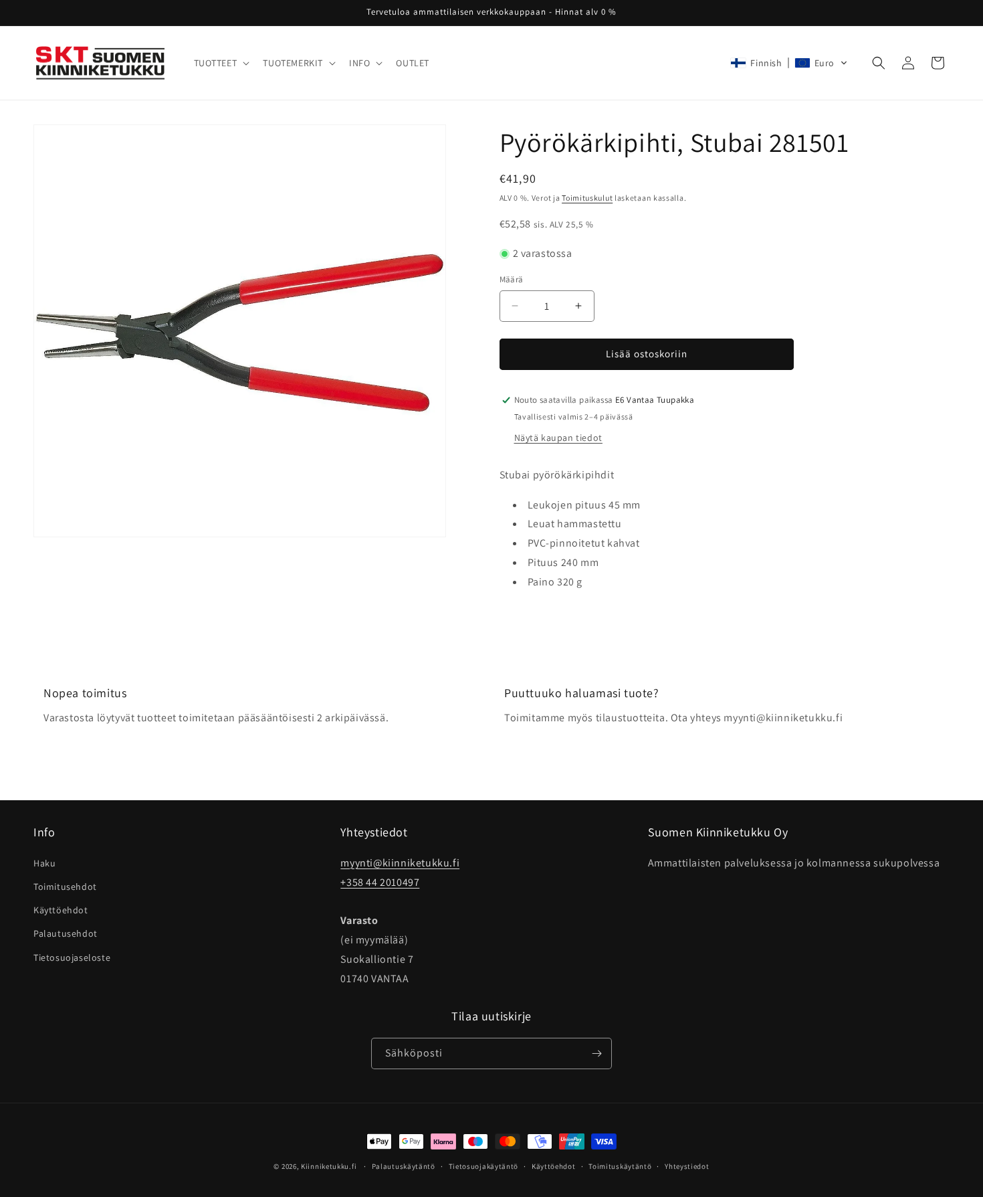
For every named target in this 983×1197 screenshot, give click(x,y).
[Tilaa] (596, 1053)
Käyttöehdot (60, 910)
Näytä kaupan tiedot (558, 438)
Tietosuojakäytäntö (484, 1166)
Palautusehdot (65, 933)
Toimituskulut (587, 198)
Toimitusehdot (65, 887)
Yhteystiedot (687, 1166)
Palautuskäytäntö (403, 1166)
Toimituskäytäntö (619, 1166)
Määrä (512, 279)
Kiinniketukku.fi (328, 1166)
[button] (220, 63)
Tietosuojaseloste (71, 957)
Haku (44, 863)
